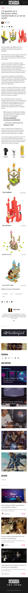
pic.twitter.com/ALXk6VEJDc (11, 120)
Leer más (23, 514)
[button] (2, 2)
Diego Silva (6, 545)
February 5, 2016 (8, 125)
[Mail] (2, 358)
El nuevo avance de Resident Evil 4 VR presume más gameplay (12, 537)
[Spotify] (20, 585)
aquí (21, 133)
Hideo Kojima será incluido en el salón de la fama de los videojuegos (13, 566)
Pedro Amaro (6, 573)
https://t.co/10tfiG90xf (9, 118)
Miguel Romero (7, 513)
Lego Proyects (8, 289)
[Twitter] (12, 358)
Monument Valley (18, 293)
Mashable (17, 289)
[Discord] (18, 585)
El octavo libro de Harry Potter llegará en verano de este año (15, 346)
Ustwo (3, 296)
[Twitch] (18, 358)
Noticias (3, 8)
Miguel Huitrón (7, 22)
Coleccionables (5, 293)
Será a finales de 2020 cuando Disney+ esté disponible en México (13, 506)
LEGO (12, 293)
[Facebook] (5, 358)
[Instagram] (9, 358)
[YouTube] (15, 358)
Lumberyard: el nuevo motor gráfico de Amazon (12, 332)
